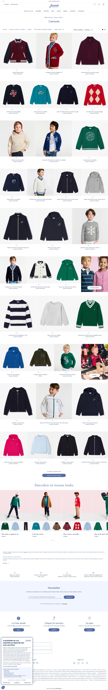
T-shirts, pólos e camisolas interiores (43, 29)
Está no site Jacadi (54, 688)
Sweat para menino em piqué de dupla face (18, 247)
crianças (37, 671)
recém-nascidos (85, 669)
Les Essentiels (99, 674)
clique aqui (65, 603)
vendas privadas (82, 674)
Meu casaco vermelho (71, 534)
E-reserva (34, 681)
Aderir (18, 630)
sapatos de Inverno (72, 676)
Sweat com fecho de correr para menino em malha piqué (54, 423)
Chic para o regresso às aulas (10, 534)
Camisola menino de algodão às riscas (18, 335)
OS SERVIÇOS (14, 4)
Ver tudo (5, 29)
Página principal (48, 17)
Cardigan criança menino (18, 423)
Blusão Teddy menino (18, 72)
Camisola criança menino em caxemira (89, 247)
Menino (60, 17)
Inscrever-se (69, 597)
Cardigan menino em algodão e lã (54, 72)
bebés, (94, 669)
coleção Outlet (38, 674)
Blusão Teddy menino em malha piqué (40, 287)
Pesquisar (89, 630)
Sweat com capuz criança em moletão (13, 462)
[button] (28, 11)
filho (46, 552)
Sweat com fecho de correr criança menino (67, 199)
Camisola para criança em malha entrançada (40, 199)
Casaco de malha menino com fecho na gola (67, 111)
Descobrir (54, 630)
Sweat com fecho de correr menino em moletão (54, 160)
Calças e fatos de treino (60, 29)
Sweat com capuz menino (18, 160)
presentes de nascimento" (54, 673)
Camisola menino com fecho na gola (90, 72)
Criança (55, 17)
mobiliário (94, 673)
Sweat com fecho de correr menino (67, 287)
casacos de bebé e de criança (61, 676)
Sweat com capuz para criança (90, 423)
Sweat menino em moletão (40, 111)
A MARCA (6, 4)
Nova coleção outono (54, 1)
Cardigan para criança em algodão (13, 287)
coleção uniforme (37, 680)
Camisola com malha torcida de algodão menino (90, 335)
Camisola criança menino (40, 462)
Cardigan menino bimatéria (40, 374)
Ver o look (25, 535)
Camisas (29, 29)
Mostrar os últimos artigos (54, 475)
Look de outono (38, 534)
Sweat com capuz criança (54, 247)
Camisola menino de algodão (13, 111)
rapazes (25, 552)
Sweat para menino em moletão (67, 374)
